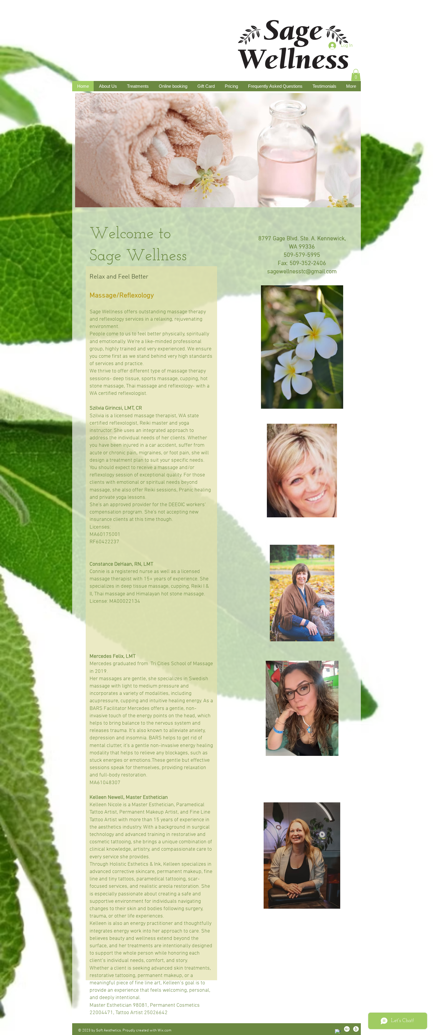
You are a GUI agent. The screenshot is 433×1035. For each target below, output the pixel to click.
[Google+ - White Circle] (347, 1029)
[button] (356, 75)
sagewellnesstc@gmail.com (302, 271)
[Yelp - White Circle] (356, 1029)
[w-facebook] (338, 1032)
